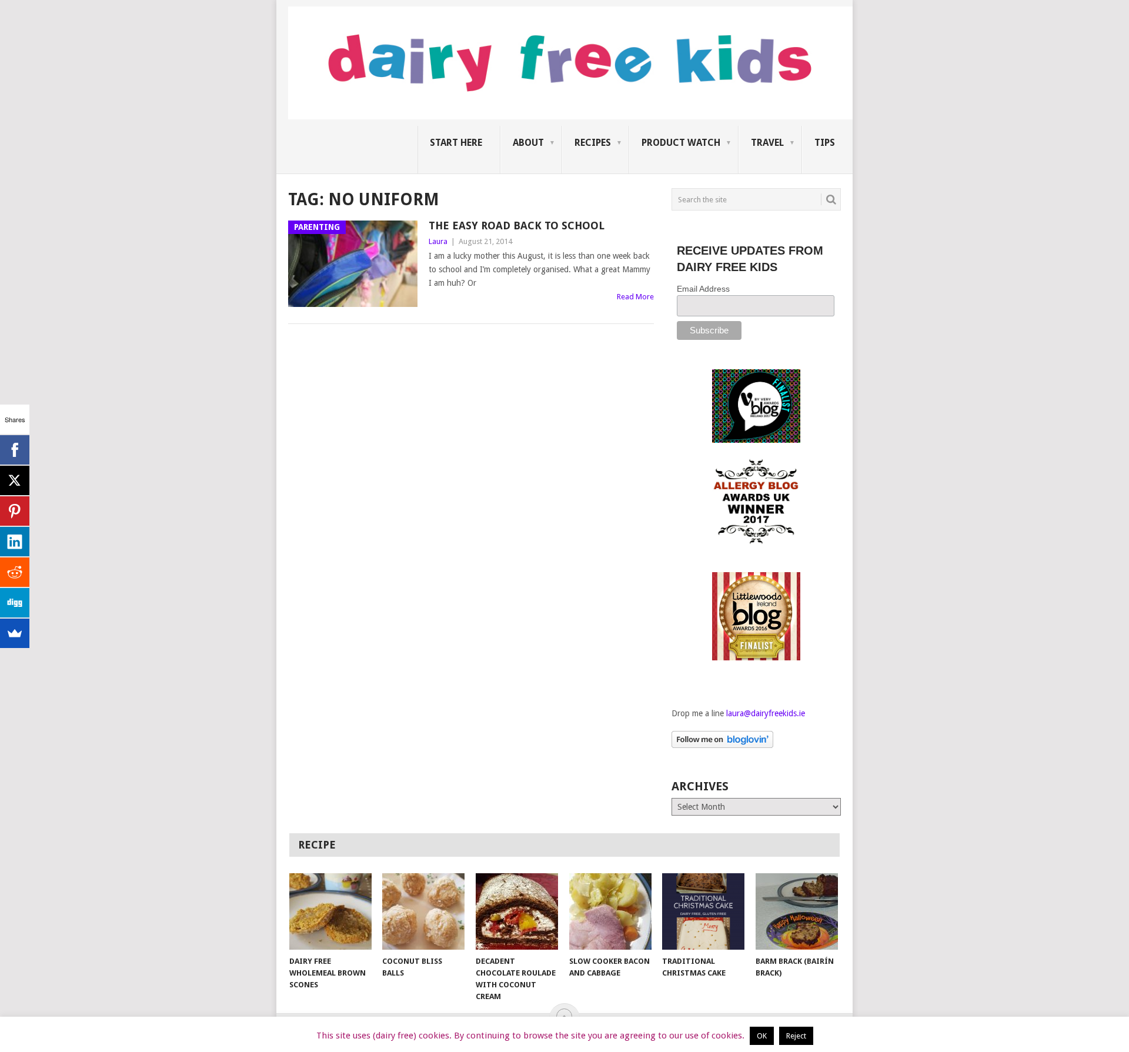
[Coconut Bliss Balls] (423, 911)
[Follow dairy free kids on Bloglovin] (722, 745)
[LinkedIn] (14, 541)
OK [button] (762, 1035)
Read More (635, 296)
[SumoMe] (14, 633)
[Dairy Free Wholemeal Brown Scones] (330, 911)
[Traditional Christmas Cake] (703, 911)
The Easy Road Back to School (516, 225)
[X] (14, 480)
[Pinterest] (14, 511)
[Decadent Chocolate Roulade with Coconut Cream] (517, 911)
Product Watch (681, 142)
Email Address (703, 288)
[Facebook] (14, 450)
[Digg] (14, 602)
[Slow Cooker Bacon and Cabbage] (610, 911)
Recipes (592, 142)
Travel (767, 142)
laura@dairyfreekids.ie (765, 713)
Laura (438, 241)
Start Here (456, 142)
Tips (824, 142)
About (528, 142)
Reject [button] (796, 1035)
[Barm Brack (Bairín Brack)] (797, 911)
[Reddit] (14, 572)
